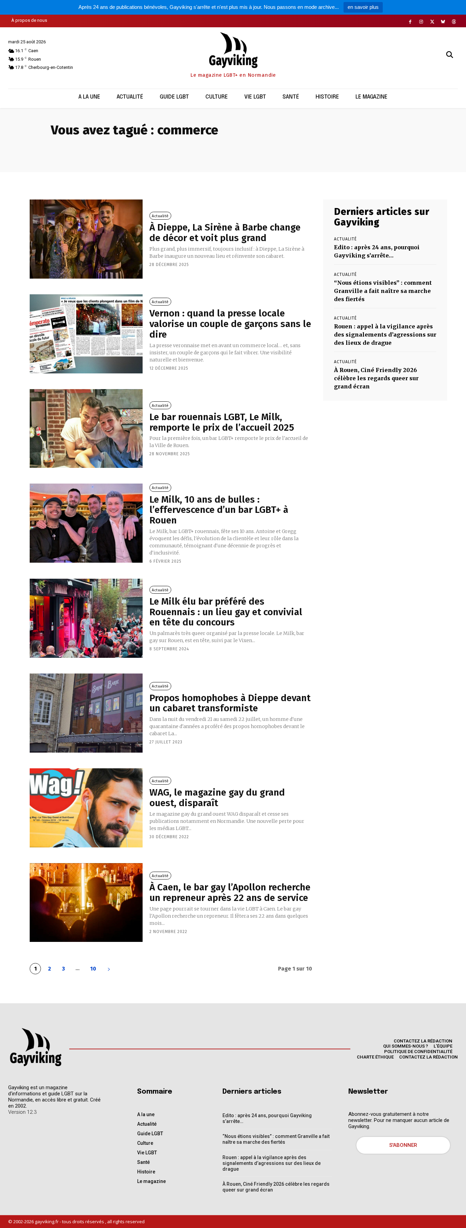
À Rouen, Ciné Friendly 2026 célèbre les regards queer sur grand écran (376, 378)
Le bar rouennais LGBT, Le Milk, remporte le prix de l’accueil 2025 (221, 422)
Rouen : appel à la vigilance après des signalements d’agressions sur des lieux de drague (385, 334)
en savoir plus (363, 7)
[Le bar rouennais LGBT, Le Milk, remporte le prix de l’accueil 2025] (86, 428)
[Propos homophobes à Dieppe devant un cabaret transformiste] (86, 713)
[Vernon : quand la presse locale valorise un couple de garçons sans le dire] (86, 333)
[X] (432, 22)
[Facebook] (410, 22)
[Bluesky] (443, 22)
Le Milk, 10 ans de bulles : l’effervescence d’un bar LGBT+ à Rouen (218, 510)
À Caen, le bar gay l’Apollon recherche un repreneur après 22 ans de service (229, 892)
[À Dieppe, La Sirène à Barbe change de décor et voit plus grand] (86, 239)
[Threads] (454, 22)
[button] (449, 54)
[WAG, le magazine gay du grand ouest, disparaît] (86, 807)
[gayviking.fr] (35, 1046)
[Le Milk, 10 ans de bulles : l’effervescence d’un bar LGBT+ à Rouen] (86, 523)
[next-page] (109, 968)
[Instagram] (421, 22)
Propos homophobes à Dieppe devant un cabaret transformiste (229, 703)
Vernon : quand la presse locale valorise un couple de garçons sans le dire (230, 324)
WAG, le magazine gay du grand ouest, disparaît (217, 798)
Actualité (160, 216)
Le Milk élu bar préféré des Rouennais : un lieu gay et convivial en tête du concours (225, 612)
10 (93, 968)
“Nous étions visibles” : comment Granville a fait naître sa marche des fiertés (383, 290)
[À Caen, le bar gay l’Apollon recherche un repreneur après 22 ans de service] (86, 902)
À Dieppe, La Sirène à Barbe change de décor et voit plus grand (225, 232)
